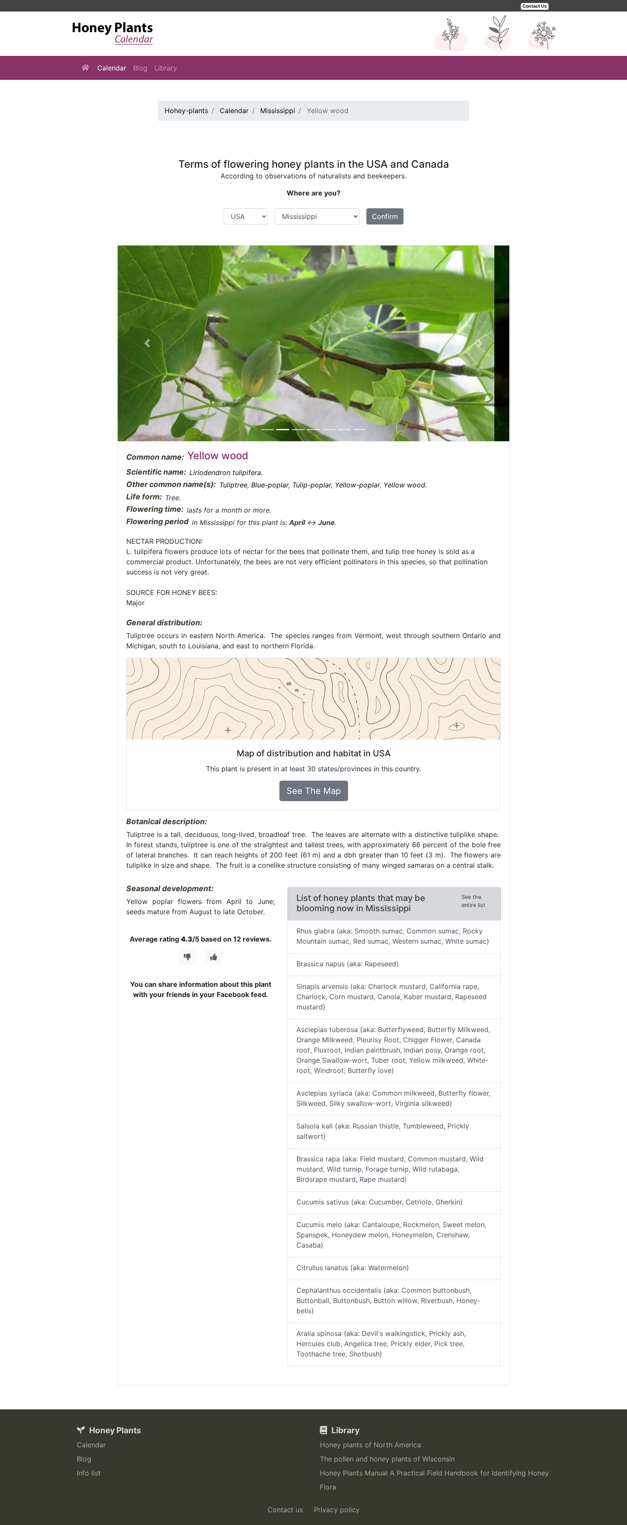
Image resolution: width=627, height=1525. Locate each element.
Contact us (285, 1509)
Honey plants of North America (370, 1444)
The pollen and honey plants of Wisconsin (387, 1459)
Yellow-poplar (357, 485)
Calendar (111, 68)
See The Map (314, 791)
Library (165, 68)
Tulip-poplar (311, 485)
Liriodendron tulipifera (225, 472)
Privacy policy (337, 1509)
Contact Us (534, 6)
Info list (89, 1473)
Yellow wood (404, 485)
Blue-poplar (269, 485)
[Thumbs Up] (214, 957)
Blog (140, 68)
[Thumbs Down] (187, 957)
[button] (147, 343)
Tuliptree (233, 485)
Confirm (385, 216)
